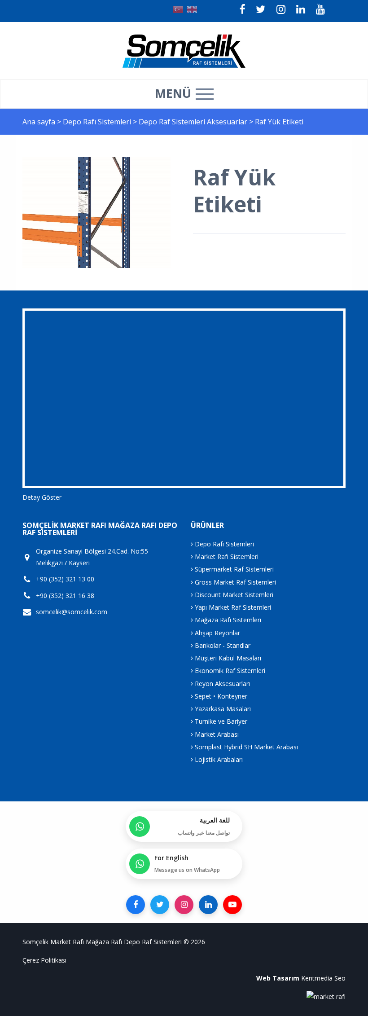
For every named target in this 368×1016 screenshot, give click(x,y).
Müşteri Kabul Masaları (227, 658)
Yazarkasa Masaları (222, 708)
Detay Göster (41, 497)
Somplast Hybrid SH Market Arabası (245, 747)
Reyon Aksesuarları (221, 683)
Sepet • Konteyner (220, 696)
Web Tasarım (277, 978)
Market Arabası (216, 734)
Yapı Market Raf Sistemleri (232, 607)
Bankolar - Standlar (221, 645)
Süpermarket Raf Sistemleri (233, 569)
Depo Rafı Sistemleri (98, 122)
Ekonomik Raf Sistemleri (229, 670)
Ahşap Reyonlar (216, 633)
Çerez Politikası (44, 960)
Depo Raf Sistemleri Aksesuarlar (194, 122)
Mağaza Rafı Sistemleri (227, 620)
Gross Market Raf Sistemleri (234, 582)
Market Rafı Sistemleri (225, 556)
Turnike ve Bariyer (220, 721)
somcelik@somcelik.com (71, 611)
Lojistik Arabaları (218, 759)
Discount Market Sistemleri (233, 594)
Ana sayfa (38, 122)
